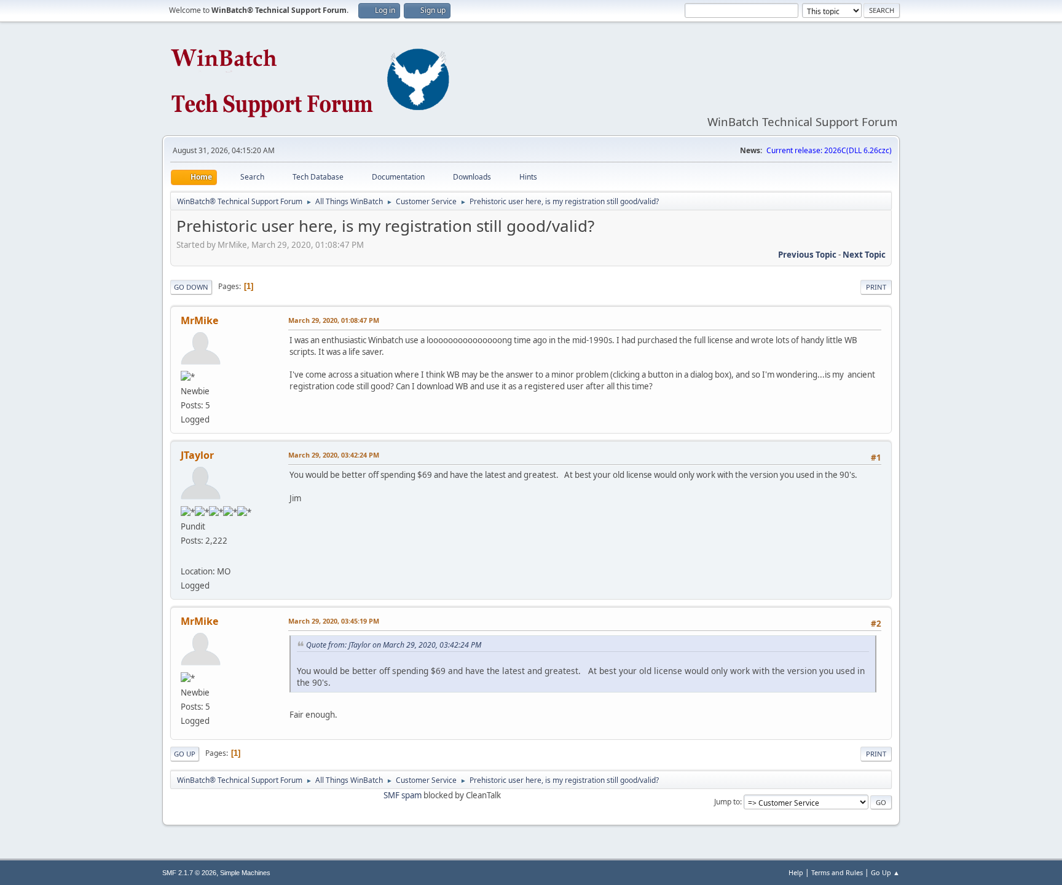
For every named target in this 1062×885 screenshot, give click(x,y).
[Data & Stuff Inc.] (186, 556)
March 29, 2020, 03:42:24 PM (333, 454)
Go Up (184, 753)
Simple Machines (245, 872)
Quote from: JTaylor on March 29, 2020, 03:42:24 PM (393, 645)
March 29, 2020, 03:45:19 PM (333, 620)
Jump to (727, 801)
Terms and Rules (837, 872)
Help (796, 872)
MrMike (199, 320)
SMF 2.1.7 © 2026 (189, 872)
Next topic (864, 254)
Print (876, 287)
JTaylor (197, 455)
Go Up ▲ (885, 872)
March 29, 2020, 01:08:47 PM (333, 320)
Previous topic (807, 254)
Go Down (191, 287)
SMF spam (403, 795)
